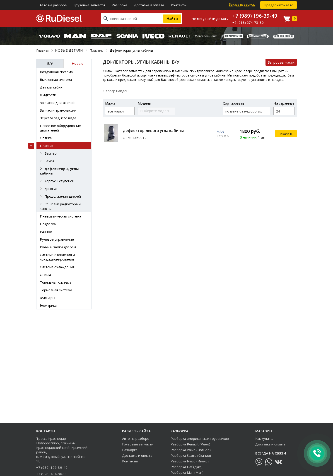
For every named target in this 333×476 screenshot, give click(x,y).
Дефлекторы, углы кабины (59, 170)
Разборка (119, 5)
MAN (220, 131)
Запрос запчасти (281, 62)
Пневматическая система (60, 216)
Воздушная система (56, 71)
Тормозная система (56, 290)
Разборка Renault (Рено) (190, 444)
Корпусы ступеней (59, 181)
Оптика (46, 138)
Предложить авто (278, 5)
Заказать (286, 134)
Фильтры (47, 297)
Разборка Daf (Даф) (187, 466)
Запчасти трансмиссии (58, 110)
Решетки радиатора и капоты (60, 206)
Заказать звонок (242, 4)
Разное (46, 231)
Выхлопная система (56, 79)
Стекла (45, 274)
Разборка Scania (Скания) (191, 455)
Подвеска (48, 224)
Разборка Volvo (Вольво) (191, 449)
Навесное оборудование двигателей (60, 127)
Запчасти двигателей (57, 102)
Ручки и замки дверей (58, 247)
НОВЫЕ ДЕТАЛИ (69, 50)
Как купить (264, 438)
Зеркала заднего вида (58, 118)
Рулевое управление (57, 239)
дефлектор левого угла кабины (153, 130)
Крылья (50, 188)
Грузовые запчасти (89, 5)
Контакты (178, 5)
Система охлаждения (57, 267)
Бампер (50, 153)
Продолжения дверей (62, 196)
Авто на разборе (53, 5)
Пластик (96, 50)
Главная (42, 50)
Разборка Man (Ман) (187, 472)
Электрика (48, 305)
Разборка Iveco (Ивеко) (190, 461)
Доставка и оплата (149, 5)
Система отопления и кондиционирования (57, 256)
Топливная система (55, 282)
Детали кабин (51, 87)
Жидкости (48, 95)
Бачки (49, 161)
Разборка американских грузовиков (200, 438)
